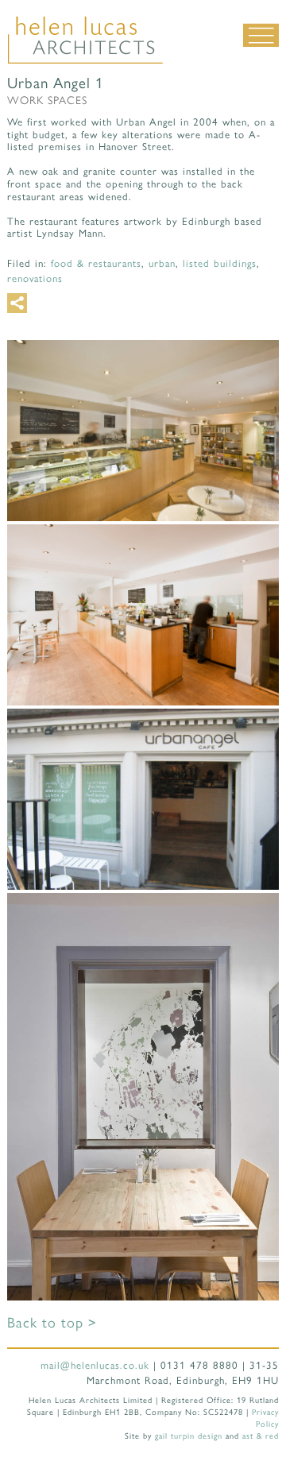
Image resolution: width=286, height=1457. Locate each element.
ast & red (260, 1435)
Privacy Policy (265, 1417)
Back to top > (52, 1321)
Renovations (35, 277)
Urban (162, 262)
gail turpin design (188, 1435)
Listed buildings (220, 262)
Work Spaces (47, 99)
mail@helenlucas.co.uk (95, 1364)
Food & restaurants (96, 262)
